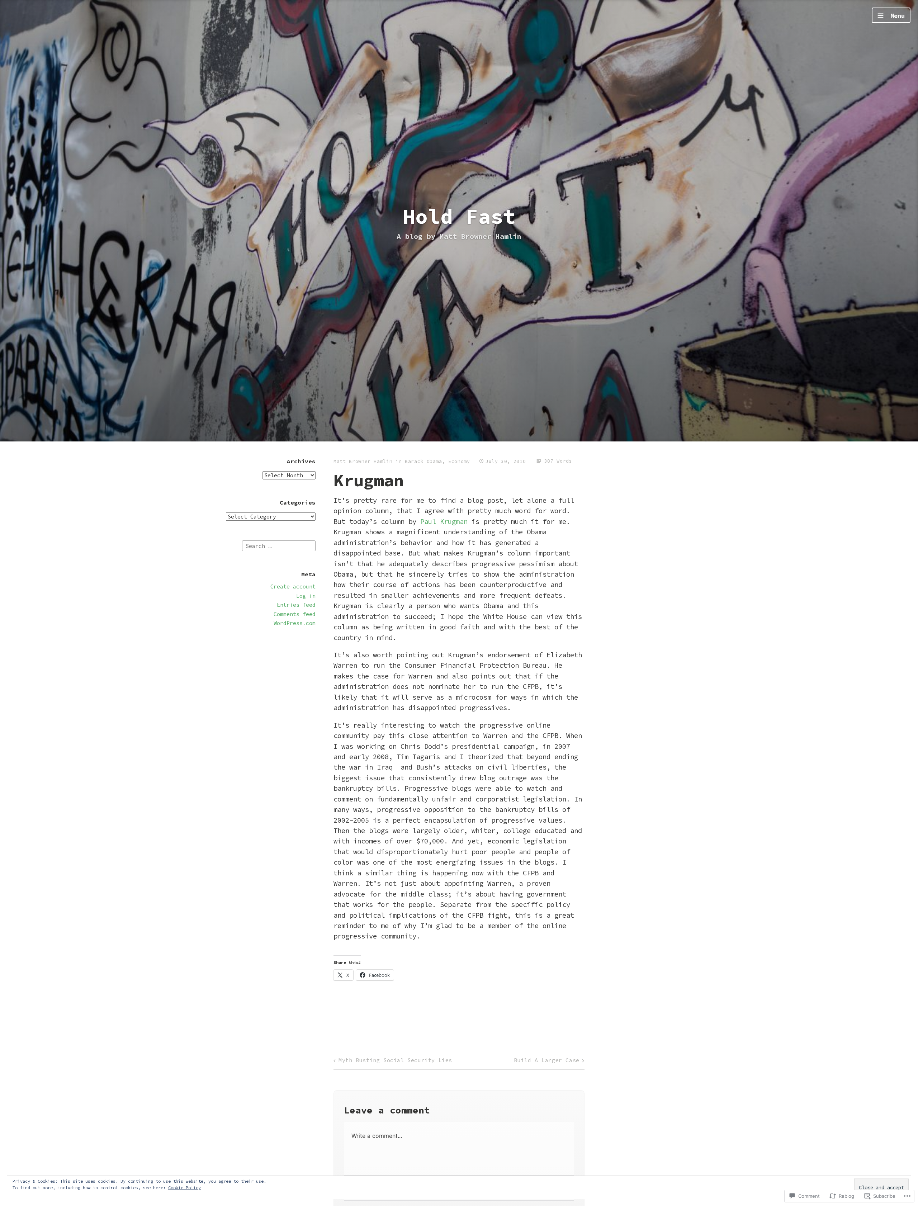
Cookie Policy (184, 1187)
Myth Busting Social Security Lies (395, 1060)
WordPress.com (295, 623)
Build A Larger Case (546, 1060)
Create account (293, 586)
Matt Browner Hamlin (362, 461)
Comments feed (295, 614)
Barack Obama (423, 461)
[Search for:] (279, 545)
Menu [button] (896, 16)
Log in (306, 595)
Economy (459, 461)
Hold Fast (459, 216)
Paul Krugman (444, 521)
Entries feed (296, 604)
